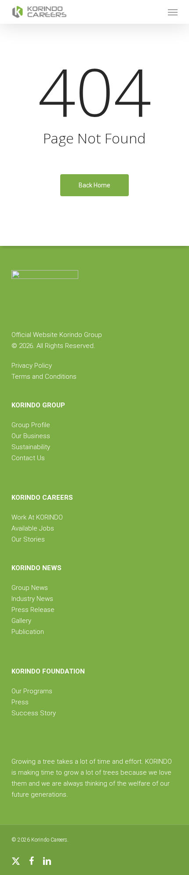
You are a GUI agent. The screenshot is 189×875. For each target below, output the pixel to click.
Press (20, 702)
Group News (29, 588)
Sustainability (30, 447)
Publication (27, 632)
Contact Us (28, 458)
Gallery (21, 621)
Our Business (30, 436)
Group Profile (30, 425)
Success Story (33, 713)
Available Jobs (32, 528)
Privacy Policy (31, 366)
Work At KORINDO (37, 517)
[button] (173, 11)
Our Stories (28, 539)
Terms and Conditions (43, 377)
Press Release (33, 610)
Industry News (32, 599)
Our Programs (31, 691)
